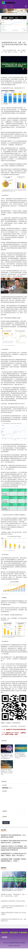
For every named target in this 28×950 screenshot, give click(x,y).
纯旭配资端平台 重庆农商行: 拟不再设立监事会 (13, 901)
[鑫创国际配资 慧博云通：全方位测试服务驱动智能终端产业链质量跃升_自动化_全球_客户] (14, 879)
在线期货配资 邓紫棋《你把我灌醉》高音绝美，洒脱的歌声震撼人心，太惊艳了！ (14, 860)
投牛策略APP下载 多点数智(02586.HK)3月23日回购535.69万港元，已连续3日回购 (14, 841)
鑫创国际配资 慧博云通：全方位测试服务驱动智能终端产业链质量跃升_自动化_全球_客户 (13, 889)
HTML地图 (22, 942)
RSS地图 (17, 942)
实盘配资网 (4, 932)
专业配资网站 (23, 932)
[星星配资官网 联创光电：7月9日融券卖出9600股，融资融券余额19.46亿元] (21, 748)
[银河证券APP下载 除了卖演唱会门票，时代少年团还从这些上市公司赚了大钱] (7, 764)
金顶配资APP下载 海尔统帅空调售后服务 (16, 729)
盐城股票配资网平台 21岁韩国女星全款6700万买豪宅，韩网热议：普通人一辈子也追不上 (13, 854)
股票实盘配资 (13, 932)
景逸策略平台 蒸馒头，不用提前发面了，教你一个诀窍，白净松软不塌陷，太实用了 (14, 895)
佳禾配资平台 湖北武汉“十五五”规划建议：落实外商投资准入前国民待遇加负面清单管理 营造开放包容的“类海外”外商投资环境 (14, 848)
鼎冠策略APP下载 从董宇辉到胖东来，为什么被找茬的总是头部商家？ (13, 836)
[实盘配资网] (8, 2)
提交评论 (6, 822)
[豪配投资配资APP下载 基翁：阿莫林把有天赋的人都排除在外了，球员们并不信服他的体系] (7, 748)
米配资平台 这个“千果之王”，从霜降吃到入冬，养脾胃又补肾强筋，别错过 (14, 733)
